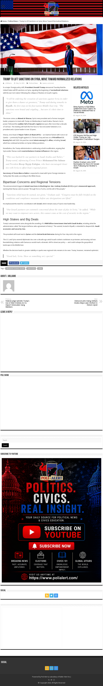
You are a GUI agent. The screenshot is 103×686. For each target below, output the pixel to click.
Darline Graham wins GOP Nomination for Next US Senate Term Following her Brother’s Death (86, 165)
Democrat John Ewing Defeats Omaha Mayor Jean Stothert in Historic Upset (85, 302)
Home (4, 21)
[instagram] (56, 596)
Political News (13, 21)
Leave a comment (48, 83)
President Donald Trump (15, 268)
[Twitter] (51, 596)
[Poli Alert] (51, 8)
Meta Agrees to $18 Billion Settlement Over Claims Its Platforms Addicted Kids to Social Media (84, 109)
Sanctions (31, 268)
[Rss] (47, 596)
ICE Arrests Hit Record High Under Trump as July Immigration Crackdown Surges (86, 137)
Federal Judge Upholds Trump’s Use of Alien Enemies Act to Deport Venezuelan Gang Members (17, 303)
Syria (40, 268)
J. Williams (8, 83)
